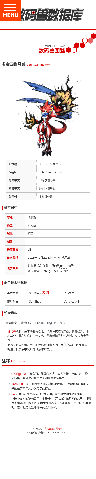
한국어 (64, 323)
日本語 (39, 323)
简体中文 (11, 323)
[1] (71, 270)
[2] (43, 292)
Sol (13, 394)
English (52, 323)
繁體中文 (26, 323)
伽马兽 (11, 331)
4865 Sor (17, 384)
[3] (47, 292)
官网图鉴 (49, 428)
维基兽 (59, 428)
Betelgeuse (19, 374)
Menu (26, 15)
